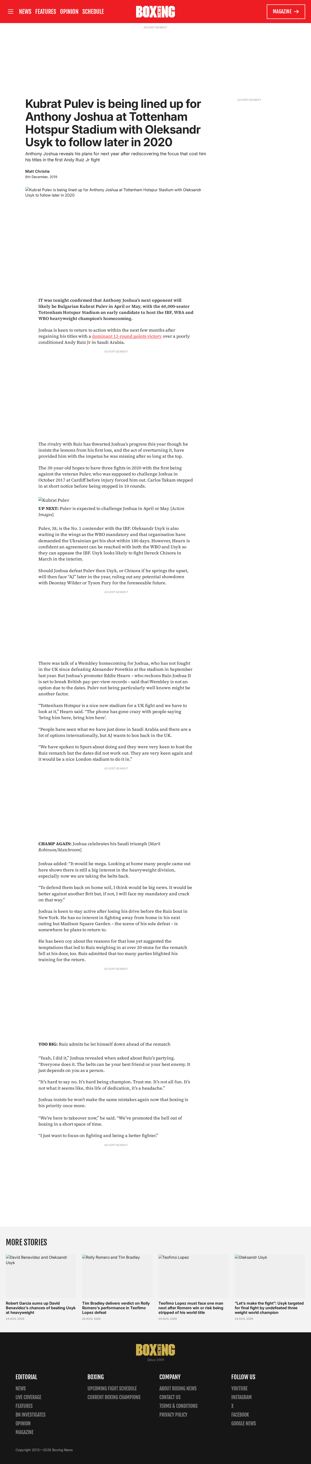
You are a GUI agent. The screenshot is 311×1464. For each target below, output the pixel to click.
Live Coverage (28, 1397)
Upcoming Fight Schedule (112, 1389)
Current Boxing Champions (113, 1397)
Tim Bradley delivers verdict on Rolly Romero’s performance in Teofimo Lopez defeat (116, 1308)
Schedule (93, 11)
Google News (243, 1424)
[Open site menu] (10, 12)
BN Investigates (30, 1415)
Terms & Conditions (178, 1406)
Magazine (282, 12)
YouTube (239, 1389)
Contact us (170, 1397)
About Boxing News (178, 1389)
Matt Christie (37, 171)
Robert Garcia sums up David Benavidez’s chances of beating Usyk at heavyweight (41, 1308)
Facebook (240, 1415)
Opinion (69, 11)
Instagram (241, 1397)
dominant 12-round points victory (127, 336)
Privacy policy (173, 1415)
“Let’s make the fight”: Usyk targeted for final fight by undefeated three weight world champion (269, 1308)
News (25, 11)
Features (45, 11)
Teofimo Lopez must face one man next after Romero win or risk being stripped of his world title (190, 1308)
